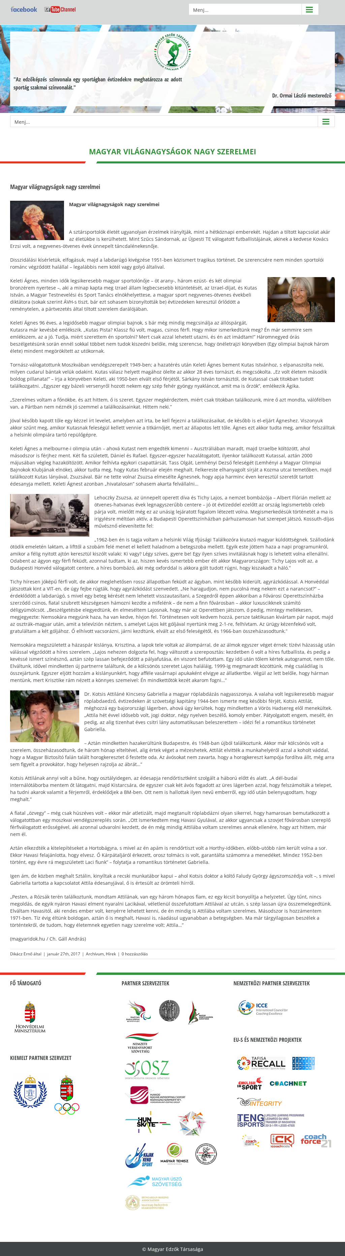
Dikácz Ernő (21, 954)
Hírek (111, 954)
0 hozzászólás (135, 954)
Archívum (95, 954)
